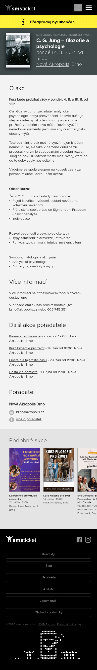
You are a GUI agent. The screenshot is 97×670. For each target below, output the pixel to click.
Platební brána (66, 624)
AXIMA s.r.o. (46, 624)
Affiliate (48, 589)
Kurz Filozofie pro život (27, 348)
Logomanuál (48, 601)
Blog (49, 566)
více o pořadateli (29, 419)
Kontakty (48, 554)
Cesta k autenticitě (23, 372)
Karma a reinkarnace (25, 336)
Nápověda (49, 577)
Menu (89, 7)
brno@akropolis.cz (30, 412)
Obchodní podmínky (48, 612)
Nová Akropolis (52, 64)
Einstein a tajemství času (28, 360)
